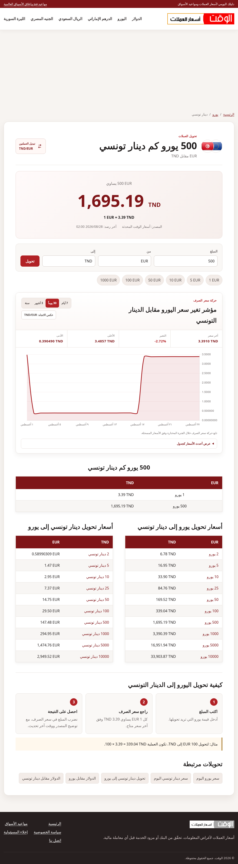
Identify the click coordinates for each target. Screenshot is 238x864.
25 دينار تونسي (97, 588)
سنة (27, 303)
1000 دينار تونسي (95, 633)
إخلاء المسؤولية (16, 831)
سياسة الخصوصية (47, 831)
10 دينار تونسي (97, 576)
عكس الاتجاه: (38, 315)
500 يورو (211, 622)
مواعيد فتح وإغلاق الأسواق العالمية (25, 4)
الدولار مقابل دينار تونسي (41, 778)
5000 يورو (210, 645)
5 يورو (213, 565)
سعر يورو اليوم (207, 778)
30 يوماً (52, 303)
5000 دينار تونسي (95, 645)
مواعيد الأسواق (16, 823)
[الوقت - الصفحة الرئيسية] (200, 19)
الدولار (137, 18)
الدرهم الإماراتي (100, 18)
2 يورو (213, 553)
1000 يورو (210, 633)
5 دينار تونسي (98, 565)
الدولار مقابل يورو (82, 778)
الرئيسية (228, 114)
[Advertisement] (119, 64)
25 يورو (212, 588)
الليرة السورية (14, 18)
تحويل (30, 261)
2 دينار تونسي (98, 553)
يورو (215, 114)
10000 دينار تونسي (94, 656)
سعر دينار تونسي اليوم (171, 778)
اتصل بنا (55, 840)
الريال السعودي (70, 18)
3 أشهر (39, 303)
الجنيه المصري (42, 18)
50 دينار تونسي (97, 599)
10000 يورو (209, 656)
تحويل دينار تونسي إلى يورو (124, 778)
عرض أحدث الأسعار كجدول (194, 443)
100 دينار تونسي (96, 610)
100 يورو (211, 610)
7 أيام (65, 303)
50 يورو (212, 599)
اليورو (122, 18)
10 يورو (212, 576)
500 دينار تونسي (96, 622)
